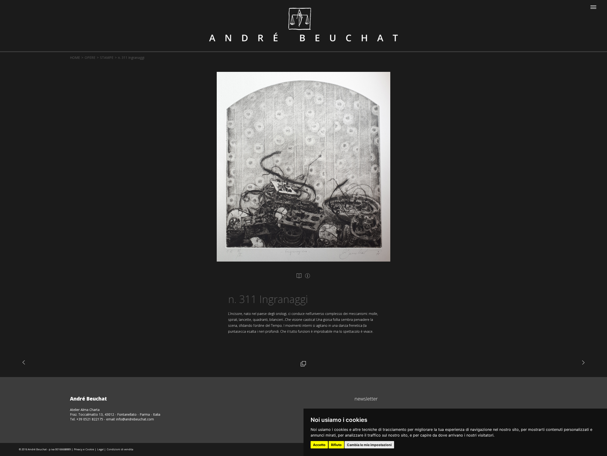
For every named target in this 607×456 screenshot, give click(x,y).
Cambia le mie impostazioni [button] (369, 445)
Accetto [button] (319, 445)
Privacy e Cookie (84, 449)
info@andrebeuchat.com (135, 419)
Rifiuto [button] (336, 445)
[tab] (299, 275)
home (75, 57)
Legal (100, 449)
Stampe (106, 57)
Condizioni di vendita (120, 449)
